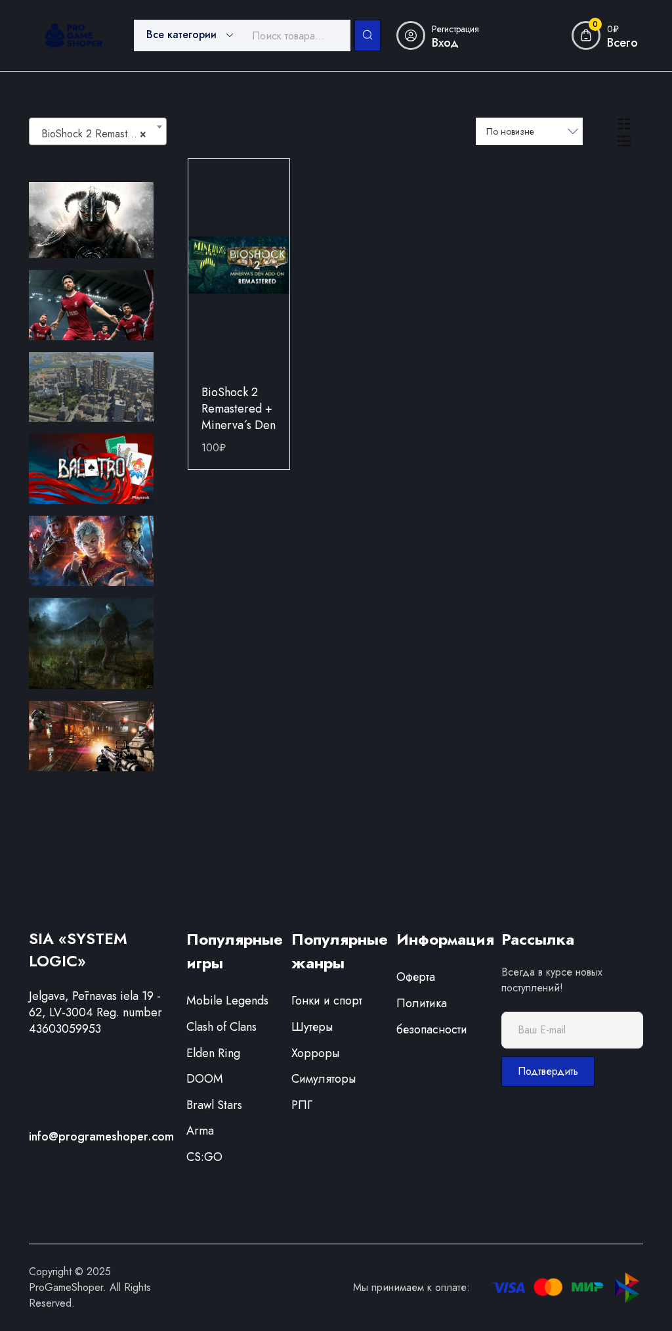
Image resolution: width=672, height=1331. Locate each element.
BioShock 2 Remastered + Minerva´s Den (238, 409)
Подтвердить (548, 1071)
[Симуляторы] (91, 385)
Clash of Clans (221, 1026)
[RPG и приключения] (91, 218)
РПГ (301, 1105)
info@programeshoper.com (101, 1136)
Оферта (415, 976)
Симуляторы (323, 1078)
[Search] (367, 35)
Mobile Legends (227, 1000)
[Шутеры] (91, 735)
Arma (200, 1130)
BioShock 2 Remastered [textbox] (94, 133)
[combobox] (98, 131)
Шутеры (312, 1026)
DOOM (204, 1078)
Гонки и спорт (326, 1000)
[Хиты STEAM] (91, 549)
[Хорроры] (91, 642)
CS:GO (204, 1156)
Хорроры (315, 1053)
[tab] (624, 123)
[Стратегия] (91, 467)
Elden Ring (213, 1053)
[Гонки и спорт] (91, 303)
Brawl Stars (214, 1105)
